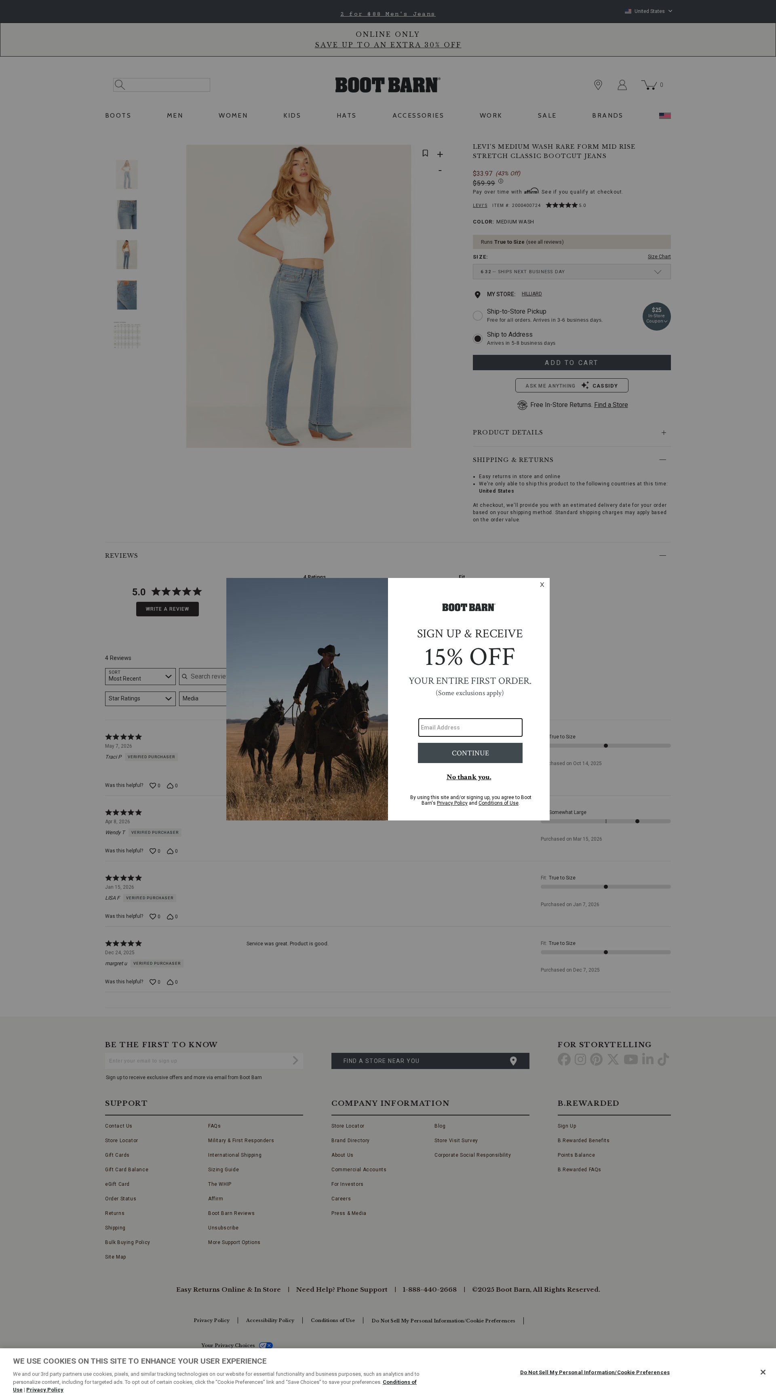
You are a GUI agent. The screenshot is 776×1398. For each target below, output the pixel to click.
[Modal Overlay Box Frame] (388, 699)
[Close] (763, 1372)
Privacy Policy (44, 1390)
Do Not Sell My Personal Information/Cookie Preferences (595, 1372)
